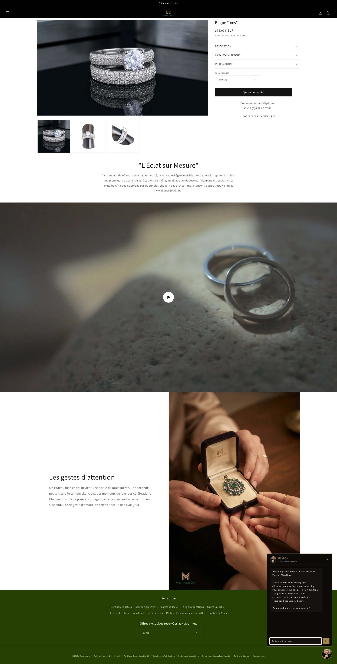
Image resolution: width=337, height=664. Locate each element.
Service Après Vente (147, 606)
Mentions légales (241, 656)
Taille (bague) (222, 72)
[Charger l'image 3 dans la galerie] (122, 136)
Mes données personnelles (148, 613)
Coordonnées (259, 656)
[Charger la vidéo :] (168, 297)
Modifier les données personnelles (186, 613)
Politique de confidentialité (136, 656)
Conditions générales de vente (216, 656)
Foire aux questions (193, 606)
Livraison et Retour (121, 606)
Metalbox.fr (85, 656)
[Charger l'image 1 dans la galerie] (54, 136)
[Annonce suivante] (302, 3)
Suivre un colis (215, 606)
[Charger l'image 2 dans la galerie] (88, 136)
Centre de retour (119, 613)
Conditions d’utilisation (164, 656)
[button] (7, 13)
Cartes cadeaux (169, 606)
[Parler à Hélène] (327, 654)
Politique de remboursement (107, 656)
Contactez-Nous (218, 613)
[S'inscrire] (196, 633)
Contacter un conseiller (257, 116)
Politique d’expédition (188, 656)
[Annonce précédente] (35, 3)
